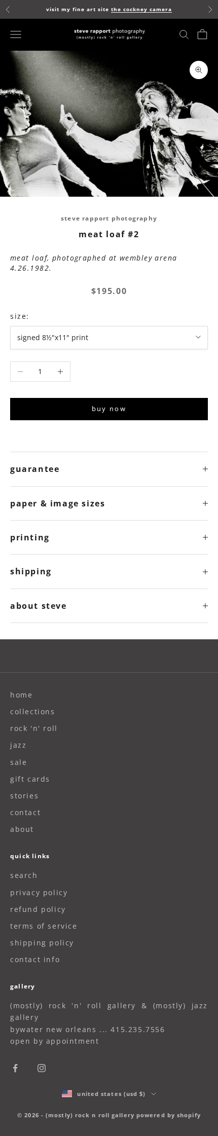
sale (18, 762)
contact (25, 812)
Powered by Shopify (168, 1115)
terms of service (44, 926)
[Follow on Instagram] (42, 1068)
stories (24, 795)
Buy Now (109, 408)
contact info (35, 959)
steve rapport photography (109, 218)
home (21, 695)
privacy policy (38, 892)
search (24, 875)
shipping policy (42, 942)
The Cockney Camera (141, 9)
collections (32, 711)
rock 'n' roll (34, 728)
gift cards (30, 779)
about (22, 829)
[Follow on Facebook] (15, 1068)
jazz (18, 745)
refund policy (38, 909)
